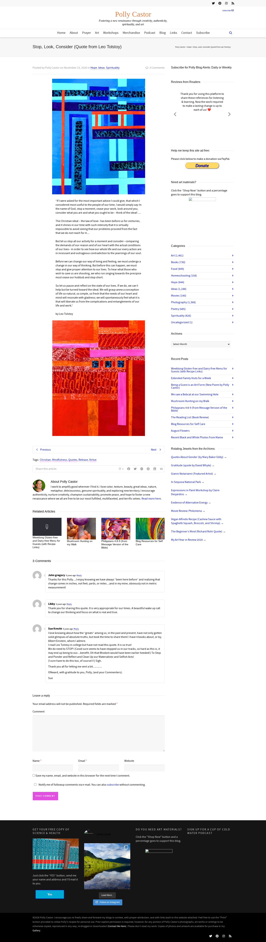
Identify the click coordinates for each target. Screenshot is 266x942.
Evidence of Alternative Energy (191, 502)
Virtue (92, 460)
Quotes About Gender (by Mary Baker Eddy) (199, 457)
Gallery (36, 930)
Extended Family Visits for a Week (191, 378)
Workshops (111, 33)
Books (178, 262)
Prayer (86, 33)
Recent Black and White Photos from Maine (197, 437)
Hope (93, 68)
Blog (162, 33)
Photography (183, 302)
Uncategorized (182, 322)
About (74, 33)
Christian (45, 460)
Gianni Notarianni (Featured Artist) (193, 474)
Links (173, 33)
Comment (39, 711)
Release (83, 460)
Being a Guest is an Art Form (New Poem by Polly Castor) (200, 386)
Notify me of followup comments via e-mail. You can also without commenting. (91, 785)
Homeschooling (184, 275)
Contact (186, 33)
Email (81, 761)
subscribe (113, 785)
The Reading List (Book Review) (190, 417)
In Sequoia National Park (187, 482)
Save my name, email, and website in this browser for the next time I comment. (82, 775)
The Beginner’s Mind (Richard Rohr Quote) (198, 531)
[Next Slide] (229, 113)
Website (129, 761)
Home (61, 33)
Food (177, 269)
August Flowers (180, 431)
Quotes (72, 460)
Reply (79, 575)
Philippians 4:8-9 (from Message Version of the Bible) (114, 544)
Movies (178, 295)
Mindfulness (59, 460)
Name (36, 761)
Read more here (151, 498)
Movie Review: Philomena (188, 511)
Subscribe (226, 10)
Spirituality (112, 68)
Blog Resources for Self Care (188, 424)
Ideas (101, 68)
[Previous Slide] (175, 113)
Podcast (149, 33)
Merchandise (131, 33)
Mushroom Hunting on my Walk (190, 401)
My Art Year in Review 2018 (188, 540)
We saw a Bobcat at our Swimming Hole (194, 394)
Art (97, 33)
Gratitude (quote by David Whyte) (193, 465)
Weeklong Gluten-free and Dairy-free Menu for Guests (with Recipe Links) (199, 370)
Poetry (178, 309)
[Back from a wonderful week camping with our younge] (107, 866)
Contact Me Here (117, 926)
